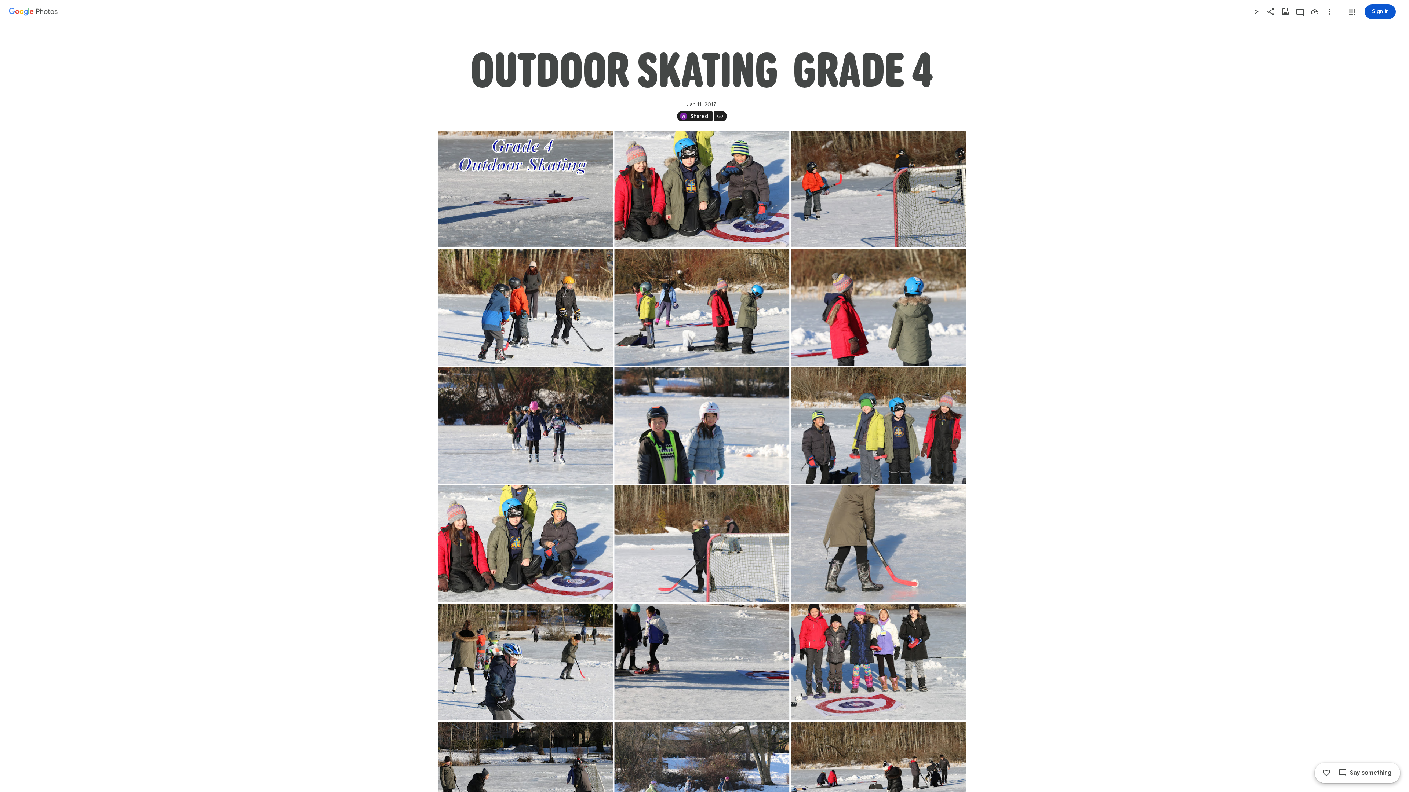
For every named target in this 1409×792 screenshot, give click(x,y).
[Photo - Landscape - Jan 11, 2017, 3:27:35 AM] (878, 662)
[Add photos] (1285, 11)
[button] (1352, 12)
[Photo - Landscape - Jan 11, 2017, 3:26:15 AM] (525, 662)
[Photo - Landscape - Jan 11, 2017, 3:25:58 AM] (878, 543)
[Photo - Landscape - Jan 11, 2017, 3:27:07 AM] (701, 662)
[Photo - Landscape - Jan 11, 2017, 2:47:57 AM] (701, 307)
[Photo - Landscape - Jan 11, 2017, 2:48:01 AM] (525, 189)
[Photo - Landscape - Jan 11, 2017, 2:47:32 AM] (878, 189)
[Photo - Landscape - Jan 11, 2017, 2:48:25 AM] (701, 425)
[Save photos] (1314, 11)
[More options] (1329, 11)
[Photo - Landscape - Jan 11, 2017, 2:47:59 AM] (878, 307)
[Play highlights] (1256, 12)
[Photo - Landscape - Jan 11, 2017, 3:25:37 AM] (701, 543)
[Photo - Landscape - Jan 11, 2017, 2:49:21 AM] (701, 189)
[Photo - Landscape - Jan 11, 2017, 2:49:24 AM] (525, 543)
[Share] (1270, 11)
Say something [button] (1370, 773)
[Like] (1326, 773)
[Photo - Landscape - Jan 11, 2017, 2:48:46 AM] (878, 425)
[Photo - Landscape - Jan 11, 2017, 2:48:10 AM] (525, 425)
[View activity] (1300, 11)
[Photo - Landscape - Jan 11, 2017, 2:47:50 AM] (525, 307)
